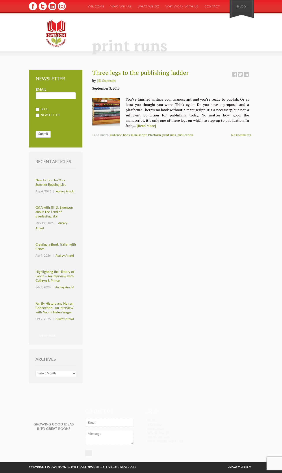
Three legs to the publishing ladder (140, 72)
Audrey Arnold (65, 191)
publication (185, 135)
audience (116, 135)
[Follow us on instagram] (61, 9)
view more (47, 336)
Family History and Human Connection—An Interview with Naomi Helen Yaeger (54, 308)
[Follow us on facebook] (33, 9)
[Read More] (146, 125)
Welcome (96, 6)
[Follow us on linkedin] (52, 9)
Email (41, 89)
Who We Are (121, 6)
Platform (154, 135)
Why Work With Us (182, 6)
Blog (241, 6)
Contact (212, 6)
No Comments (241, 135)
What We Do (149, 6)
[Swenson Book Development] (56, 33)
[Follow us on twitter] (42, 9)
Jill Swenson (106, 80)
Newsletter (49, 115)
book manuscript (135, 135)
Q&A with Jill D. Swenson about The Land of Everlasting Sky (54, 212)
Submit (43, 134)
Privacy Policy (239, 467)
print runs (169, 135)
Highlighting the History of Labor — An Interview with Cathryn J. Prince (54, 276)
